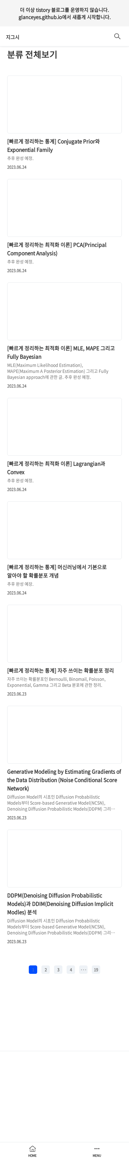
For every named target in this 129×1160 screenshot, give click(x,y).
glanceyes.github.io (40, 16)
